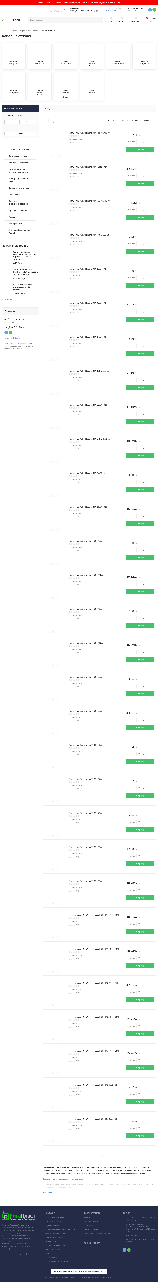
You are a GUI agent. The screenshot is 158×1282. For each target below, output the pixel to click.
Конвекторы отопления (54, 1238)
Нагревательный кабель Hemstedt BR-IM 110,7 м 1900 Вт (95, 915)
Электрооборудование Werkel (56, 1261)
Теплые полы (33, 31)
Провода (48, 1253)
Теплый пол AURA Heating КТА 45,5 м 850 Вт (89, 371)
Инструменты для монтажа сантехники (60, 1230)
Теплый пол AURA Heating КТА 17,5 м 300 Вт (89, 235)
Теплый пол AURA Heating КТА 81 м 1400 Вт (89, 507)
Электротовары (18, 31)
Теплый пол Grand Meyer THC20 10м (85, 541)
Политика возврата (91, 1230)
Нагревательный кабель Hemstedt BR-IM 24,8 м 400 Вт (93, 1119)
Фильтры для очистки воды (55, 1234)
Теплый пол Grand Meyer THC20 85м (85, 847)
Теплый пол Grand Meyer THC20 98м (85, 881)
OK (102, 1272)
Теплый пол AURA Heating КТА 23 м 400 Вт (88, 269)
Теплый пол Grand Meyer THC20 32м (85, 711)
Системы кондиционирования (56, 1246)
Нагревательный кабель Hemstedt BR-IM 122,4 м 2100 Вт (95, 949)
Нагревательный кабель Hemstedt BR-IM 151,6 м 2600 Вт (95, 1051)
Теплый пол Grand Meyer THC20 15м (85, 609)
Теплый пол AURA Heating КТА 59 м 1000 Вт (89, 405)
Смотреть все (8, 299)
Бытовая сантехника (53, 1222)
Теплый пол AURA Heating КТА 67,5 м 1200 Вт (89, 439)
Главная (5, 31)
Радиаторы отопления (53, 1226)
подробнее (48, 1192)
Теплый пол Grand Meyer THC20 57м (85, 779)
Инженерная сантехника (54, 1218)
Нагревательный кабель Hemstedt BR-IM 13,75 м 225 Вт (94, 983)
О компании (88, 1226)
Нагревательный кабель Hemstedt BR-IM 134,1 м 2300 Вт (95, 1017)
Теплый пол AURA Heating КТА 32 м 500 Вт (88, 303)
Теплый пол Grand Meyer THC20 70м (85, 813)
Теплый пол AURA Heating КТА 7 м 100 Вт (87, 473)
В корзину (140, 149)
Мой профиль (89, 1248)
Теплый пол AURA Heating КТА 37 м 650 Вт (88, 337)
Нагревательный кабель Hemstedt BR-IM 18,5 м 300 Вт (93, 1085)
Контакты (87, 1218)
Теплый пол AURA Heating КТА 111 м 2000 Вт (89, 133)
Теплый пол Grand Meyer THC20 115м (86, 575)
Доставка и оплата (91, 1222)
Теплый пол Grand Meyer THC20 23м (85, 677)
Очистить (20, 134)
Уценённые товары (52, 1249)
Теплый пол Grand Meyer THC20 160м (86, 643)
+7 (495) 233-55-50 (135, 8)
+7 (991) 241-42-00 (113, 8)
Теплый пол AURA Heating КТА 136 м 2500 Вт (89, 201)
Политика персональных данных (13, 1254)
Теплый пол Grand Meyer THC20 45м (85, 745)
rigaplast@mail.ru (14, 338)
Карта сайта (32, 1254)
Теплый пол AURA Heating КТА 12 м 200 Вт (88, 167)
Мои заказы (88, 1252)
